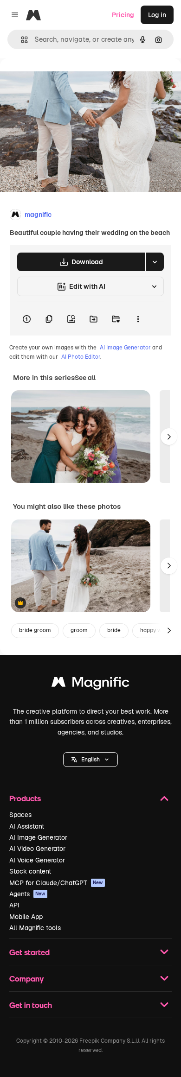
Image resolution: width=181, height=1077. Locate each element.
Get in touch (30, 1005)
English (90, 759)
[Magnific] (90, 684)
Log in (157, 15)
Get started (29, 952)
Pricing (123, 15)
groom (79, 630)
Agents (27, 894)
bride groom (35, 630)
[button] (90, 759)
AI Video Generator (37, 848)
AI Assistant (26, 826)
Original (59, 79)
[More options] (138, 319)
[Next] (169, 436)
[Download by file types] (154, 262)
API (14, 905)
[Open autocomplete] (20, 39)
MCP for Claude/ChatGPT (56, 883)
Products (25, 798)
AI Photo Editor (80, 357)
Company (26, 978)
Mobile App (26, 916)
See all (85, 378)
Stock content (30, 871)
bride (114, 630)
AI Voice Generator (37, 860)
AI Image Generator (125, 347)
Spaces (20, 815)
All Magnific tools (35, 928)
